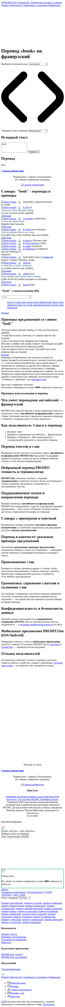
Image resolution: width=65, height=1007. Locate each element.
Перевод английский (12, 903)
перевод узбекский (11, 919)
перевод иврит (8, 911)
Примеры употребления (13, 937)
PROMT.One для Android (14, 957)
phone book (32, 302)
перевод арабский (53, 908)
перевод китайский (48, 911)
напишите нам (38, 379)
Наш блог (6, 942)
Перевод (5, 5)
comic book (20, 302)
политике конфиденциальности (36, 624)
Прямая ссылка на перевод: (15, 833)
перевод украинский (32, 919)
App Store (55, 644)
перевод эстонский (11, 922)
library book (58, 302)
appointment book (41, 305)
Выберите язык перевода (15, 130)
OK (3, 1001)
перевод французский (12, 906)
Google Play (7, 647)
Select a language (9, 897)
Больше (5, 313)
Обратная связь (18, 983)
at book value (57, 305)
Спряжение (35, 5)
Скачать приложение (21, 989)
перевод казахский (27, 911)
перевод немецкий (52, 903)
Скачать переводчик (12, 171)
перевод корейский (11, 914)
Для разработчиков (11, 969)
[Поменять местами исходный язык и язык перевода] (32, 128)
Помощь (14, 986)
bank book (12, 307)
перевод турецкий (22, 916)
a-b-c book (27, 305)
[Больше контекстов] (6, 215)
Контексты (16, 5)
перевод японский (31, 922)
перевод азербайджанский (29, 908)
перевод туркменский (44, 916)
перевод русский (32, 903)
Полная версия (35, 892)
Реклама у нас (17, 993)
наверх (4, 889)
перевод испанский (35, 906)
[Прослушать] (8, 202)
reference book (14, 305)
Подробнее (48, 1004)
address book (45, 302)
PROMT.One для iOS (12, 954)
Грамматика (54, 5)
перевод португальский (34, 914)
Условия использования (13, 892)
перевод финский (53, 919)
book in (11, 302)
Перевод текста (9, 934)
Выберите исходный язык (14, 64)
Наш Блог (15, 996)
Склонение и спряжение (13, 939)
